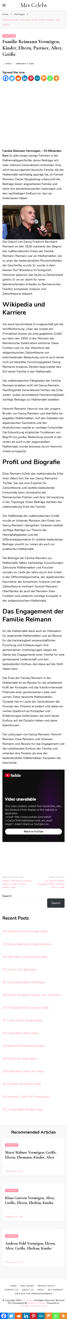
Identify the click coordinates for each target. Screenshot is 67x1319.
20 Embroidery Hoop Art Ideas (23, 1071)
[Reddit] (18, 78)
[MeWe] (37, 78)
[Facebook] (5, 78)
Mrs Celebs (33, 5)
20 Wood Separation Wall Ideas (23, 982)
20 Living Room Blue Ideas (20, 1033)
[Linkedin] (24, 78)
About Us (28, 1290)
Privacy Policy (40, 1305)
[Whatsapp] (50, 78)
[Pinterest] (31, 78)
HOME (13, 1286)
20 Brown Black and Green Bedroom (26, 944)
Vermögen (9, 36)
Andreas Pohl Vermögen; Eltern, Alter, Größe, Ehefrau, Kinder (30, 1246)
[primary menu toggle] (4, 5)
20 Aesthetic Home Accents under (25, 931)
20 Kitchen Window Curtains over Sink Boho (31, 995)
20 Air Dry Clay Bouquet (18, 969)
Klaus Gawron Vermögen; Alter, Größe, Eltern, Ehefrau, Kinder (30, 1200)
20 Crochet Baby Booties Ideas (22, 1109)
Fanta (9, 64)
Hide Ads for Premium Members (33, 1293)
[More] (56, 78)
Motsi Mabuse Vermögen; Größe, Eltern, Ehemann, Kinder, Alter (31, 1155)
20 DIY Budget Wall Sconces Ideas (25, 1008)
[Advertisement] (33, 115)
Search (6, 896)
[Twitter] (12, 78)
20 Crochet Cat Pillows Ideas (21, 1084)
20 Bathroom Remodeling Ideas (23, 1046)
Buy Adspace (55, 1290)
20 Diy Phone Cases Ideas (19, 1059)
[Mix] (44, 78)
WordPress (26, 1305)
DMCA (40, 1290)
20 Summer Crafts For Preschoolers (26, 1097)
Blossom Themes (37, 1303)
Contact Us (11, 1290)
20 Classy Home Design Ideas (22, 1020)
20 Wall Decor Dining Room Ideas (25, 957)
